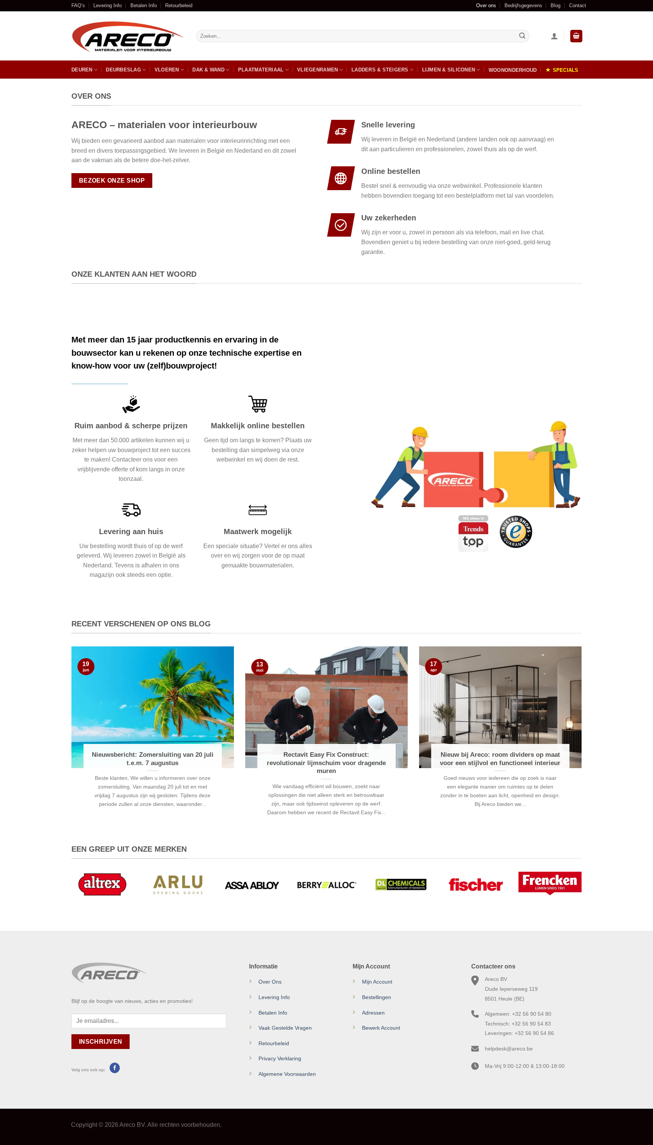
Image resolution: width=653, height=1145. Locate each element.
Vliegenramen (317, 70)
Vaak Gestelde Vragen (285, 1028)
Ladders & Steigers (380, 70)
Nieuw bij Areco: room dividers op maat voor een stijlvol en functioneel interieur (500, 759)
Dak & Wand (208, 70)
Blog (555, 5)
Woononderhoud (513, 70)
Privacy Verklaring (279, 1058)
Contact (577, 5)
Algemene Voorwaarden (287, 1074)
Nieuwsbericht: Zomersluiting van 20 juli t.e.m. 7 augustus (153, 759)
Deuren (82, 70)
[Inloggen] (554, 36)
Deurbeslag (123, 70)
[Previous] (70, 744)
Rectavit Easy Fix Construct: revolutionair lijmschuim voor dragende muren (326, 763)
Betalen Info (143, 5)
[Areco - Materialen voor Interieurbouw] (128, 36)
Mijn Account (377, 982)
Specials (566, 70)
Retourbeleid (178, 5)
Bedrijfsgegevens (523, 5)
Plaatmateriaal (261, 70)
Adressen (373, 1013)
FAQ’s (78, 5)
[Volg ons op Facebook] (115, 1068)
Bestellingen (376, 997)
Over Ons (270, 982)
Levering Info (107, 5)
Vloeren (167, 70)
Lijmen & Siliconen (448, 70)
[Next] (583, 744)
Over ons (486, 5)
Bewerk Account (381, 1028)
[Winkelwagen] (576, 36)
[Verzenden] (522, 36)
